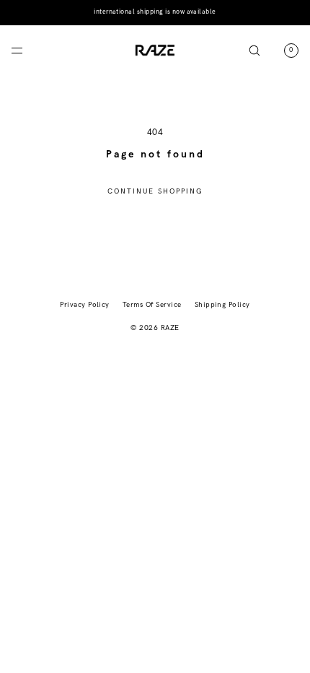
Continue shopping (155, 191)
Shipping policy (222, 304)
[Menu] (29, 50)
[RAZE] (155, 50)
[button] (254, 50)
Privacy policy (85, 304)
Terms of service (152, 304)
